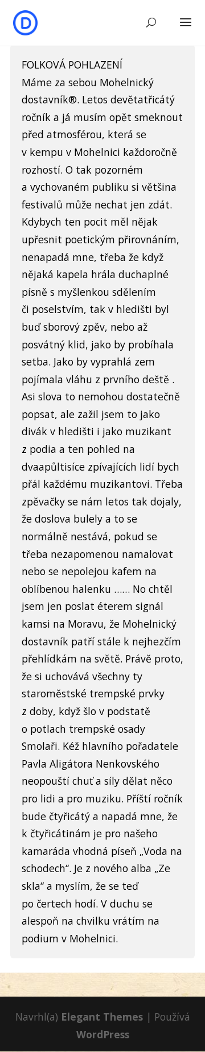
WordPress (102, 1034)
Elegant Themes (102, 1016)
